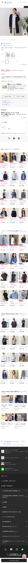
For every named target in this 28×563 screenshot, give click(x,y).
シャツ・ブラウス (6, 443)
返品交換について (7, 104)
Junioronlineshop (8, 441)
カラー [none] (2, 54)
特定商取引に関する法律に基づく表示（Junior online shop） (13, 133)
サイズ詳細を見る (23, 64)
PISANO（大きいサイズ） (8, 45)
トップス (23, 441)
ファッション (16, 441)
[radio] (7, 55)
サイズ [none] (2, 61)
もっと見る (23, 117)
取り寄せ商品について (8, 102)
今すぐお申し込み (11, 89)
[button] (14, 22)
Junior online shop (7, 43)
